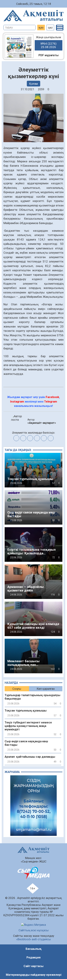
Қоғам (33, 83)
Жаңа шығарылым (48, 42)
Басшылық (34, 948)
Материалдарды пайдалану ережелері (33, 974)
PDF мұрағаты (48, 55)
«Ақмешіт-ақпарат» (41, 422)
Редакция (33, 957)
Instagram (17, 401)
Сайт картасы (33, 966)
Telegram (50, 401)
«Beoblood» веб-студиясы (33, 939)
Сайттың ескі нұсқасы (34, 930)
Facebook (52, 397)
